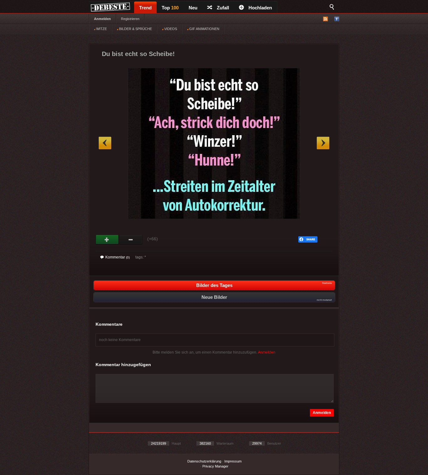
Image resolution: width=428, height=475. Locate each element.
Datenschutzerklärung (204, 461)
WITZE (101, 29)
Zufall (223, 7)
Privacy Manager (215, 466)
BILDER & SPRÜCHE (135, 29)
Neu (193, 7)
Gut (107, 240)
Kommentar (117, 257)
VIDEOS (170, 29)
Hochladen (260, 7)
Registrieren (130, 19)
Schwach (131, 240)
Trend (145, 7)
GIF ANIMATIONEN (203, 29)
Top (170, 7)
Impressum (233, 461)
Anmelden (102, 19)
